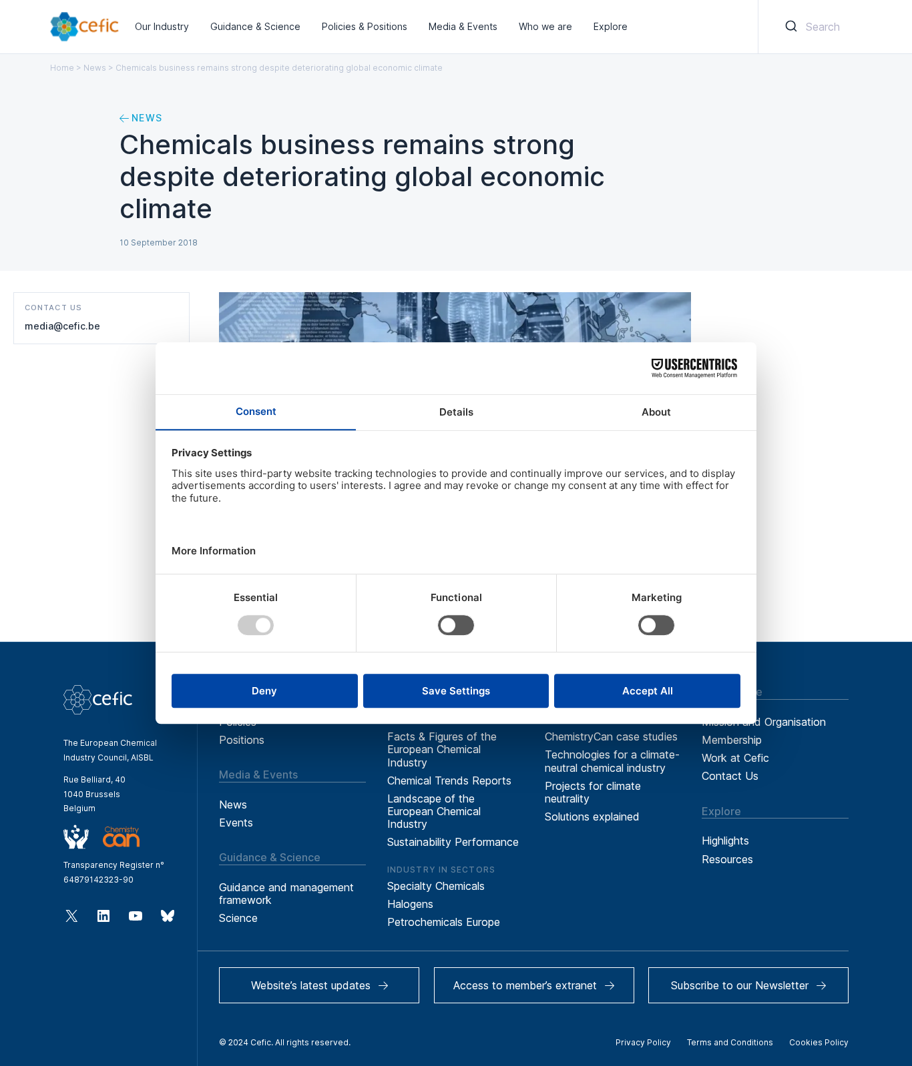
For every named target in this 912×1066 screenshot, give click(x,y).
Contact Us (730, 775)
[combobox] (810, 26)
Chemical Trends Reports (449, 780)
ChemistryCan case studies (611, 736)
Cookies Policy (819, 1042)
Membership (732, 739)
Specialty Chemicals (436, 886)
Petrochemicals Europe (443, 922)
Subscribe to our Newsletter (740, 985)
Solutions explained (592, 816)
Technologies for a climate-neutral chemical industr (612, 761)
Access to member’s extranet (525, 985)
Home (62, 68)
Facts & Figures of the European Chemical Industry (442, 749)
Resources (727, 859)
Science (238, 918)
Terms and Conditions (730, 1042)
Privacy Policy (643, 1042)
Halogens (410, 904)
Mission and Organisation (764, 721)
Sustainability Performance (453, 842)
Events (236, 822)
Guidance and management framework (286, 894)
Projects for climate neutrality (593, 792)
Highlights (725, 840)
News (94, 68)
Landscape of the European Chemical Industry (434, 811)
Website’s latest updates (311, 985)
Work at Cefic (735, 757)
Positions (241, 739)
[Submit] (790, 26)
